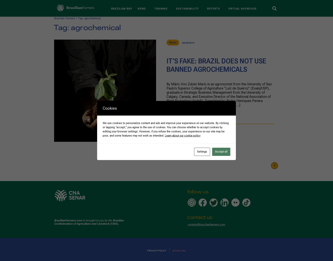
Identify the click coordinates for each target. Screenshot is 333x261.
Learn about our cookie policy (182, 135)
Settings (202, 151)
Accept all (221, 151)
